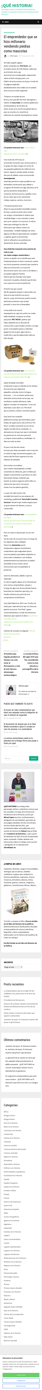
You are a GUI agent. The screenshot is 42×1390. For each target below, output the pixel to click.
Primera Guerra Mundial (13, 1288)
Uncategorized (9, 32)
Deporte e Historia (11, 1157)
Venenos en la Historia (12, 1333)
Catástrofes (8, 1134)
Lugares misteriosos (11, 1254)
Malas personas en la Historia (15, 1258)
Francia (6, 1198)
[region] (21, 1372)
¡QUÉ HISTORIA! (17, 5)
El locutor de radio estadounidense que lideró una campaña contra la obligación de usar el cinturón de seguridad (21, 712)
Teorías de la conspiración (14, 1314)
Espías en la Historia (11, 1187)
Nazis (6, 1269)
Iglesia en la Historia (11, 1220)
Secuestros (8, 1303)
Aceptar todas (21, 1375)
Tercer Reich (8, 1318)
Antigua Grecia (9, 1115)
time (6, 640)
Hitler (6, 1213)
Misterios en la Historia (12, 1262)
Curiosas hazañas (10, 1145)
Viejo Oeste (8, 1337)
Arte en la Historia (11, 1123)
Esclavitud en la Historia (13, 1175)
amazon (8, 637)
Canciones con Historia (12, 1130)
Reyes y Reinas (9, 1299)
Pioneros (7, 1280)
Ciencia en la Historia (12, 1138)
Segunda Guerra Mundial (13, 1307)
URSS (6, 1329)
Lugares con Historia (12, 1250)
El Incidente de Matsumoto (14, 1000)
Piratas (6, 1284)
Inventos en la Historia (12, 1232)
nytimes (32, 631)
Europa (6, 1194)
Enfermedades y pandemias (14, 1172)
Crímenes (7, 1142)
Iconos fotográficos (11, 1217)
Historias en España (11, 1209)
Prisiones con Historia (12, 1292)
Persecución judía (10, 1273)
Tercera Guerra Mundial (13, 1322)
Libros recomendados (12, 1239)
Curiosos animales (11, 1153)
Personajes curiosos (11, 1277)
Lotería (6, 1243)
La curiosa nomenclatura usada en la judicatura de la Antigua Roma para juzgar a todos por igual (21, 740)
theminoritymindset (12, 634)
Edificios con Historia (12, 1168)
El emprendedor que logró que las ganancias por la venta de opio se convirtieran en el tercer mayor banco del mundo (20, 520)
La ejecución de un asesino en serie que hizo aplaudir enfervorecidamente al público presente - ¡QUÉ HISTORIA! (20, 1061)
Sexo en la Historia (11, 1310)
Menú (7, 22)
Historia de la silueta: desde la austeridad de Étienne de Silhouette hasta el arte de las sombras (21, 1006)
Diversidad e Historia (12, 1164)
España (6, 1179)
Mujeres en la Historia (12, 1265)
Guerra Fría (8, 1205)
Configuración (21, 1380)
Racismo (7, 1295)
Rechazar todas (21, 1386)
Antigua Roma (9, 1119)
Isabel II (7, 1235)
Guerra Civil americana (12, 1202)
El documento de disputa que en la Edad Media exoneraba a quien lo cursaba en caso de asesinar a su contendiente (20, 726)
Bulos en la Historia (11, 1127)
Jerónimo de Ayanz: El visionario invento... (21, 1046)
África (6, 1112)
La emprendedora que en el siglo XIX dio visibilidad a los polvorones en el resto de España (19, 993)
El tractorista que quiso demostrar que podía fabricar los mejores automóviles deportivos (20, 374)
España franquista (11, 1183)
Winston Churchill (10, 1340)
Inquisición (8, 1228)
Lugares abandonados (12, 1247)
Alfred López (14, 56)
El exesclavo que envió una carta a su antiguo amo (21, 1082)
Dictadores (8, 1160)
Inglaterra (7, 1224)
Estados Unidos (10, 1190)
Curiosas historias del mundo (15, 1149)
